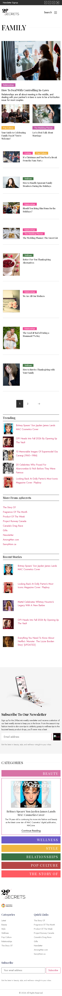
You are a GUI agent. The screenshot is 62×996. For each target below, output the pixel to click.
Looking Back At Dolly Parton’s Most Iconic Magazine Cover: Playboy (35, 585)
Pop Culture (8, 127)
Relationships (8, 85)
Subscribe (53, 970)
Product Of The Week (14, 516)
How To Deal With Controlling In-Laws (25, 90)
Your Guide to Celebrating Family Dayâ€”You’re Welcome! (13, 135)
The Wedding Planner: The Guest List (40, 238)
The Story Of (9, 507)
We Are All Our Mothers (34, 296)
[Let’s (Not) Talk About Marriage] (46, 113)
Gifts (5, 530)
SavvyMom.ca (9, 544)
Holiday (28, 153)
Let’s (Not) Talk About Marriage (42, 134)
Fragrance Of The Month (15, 512)
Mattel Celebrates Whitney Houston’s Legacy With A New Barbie (36, 603)
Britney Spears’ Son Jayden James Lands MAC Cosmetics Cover (37, 567)
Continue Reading (31, 830)
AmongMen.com (11, 539)
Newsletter (8, 535)
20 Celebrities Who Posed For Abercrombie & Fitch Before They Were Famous (35, 468)
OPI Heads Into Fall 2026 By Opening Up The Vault (38, 621)
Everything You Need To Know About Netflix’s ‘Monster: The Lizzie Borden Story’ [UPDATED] (36, 641)
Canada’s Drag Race (13, 525)
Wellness (28, 178)
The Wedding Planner (43, 127)
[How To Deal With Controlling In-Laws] (31, 60)
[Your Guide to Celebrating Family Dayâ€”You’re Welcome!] (15, 113)
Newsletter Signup (10, 2)
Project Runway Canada (14, 521)
